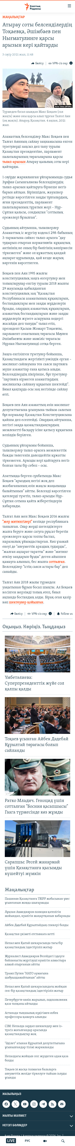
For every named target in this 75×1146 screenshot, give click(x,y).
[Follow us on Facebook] (6, 1104)
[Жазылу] (62, 1104)
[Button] (37, 63)
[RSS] (52, 1104)
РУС (27, 1141)
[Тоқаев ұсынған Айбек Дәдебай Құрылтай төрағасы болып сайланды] (37, 715)
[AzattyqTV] (45, 1141)
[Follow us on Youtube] (25, 1104)
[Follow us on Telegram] (43, 1104)
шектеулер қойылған (26, 602)
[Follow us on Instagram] (34, 1104)
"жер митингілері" (17, 522)
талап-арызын (14, 162)
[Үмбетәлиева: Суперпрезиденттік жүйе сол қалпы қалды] (37, 654)
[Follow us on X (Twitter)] (15, 1104)
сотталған (57, 562)
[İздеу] (63, 1141)
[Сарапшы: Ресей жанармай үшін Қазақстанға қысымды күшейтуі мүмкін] (37, 838)
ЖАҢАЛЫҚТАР (13, 17)
